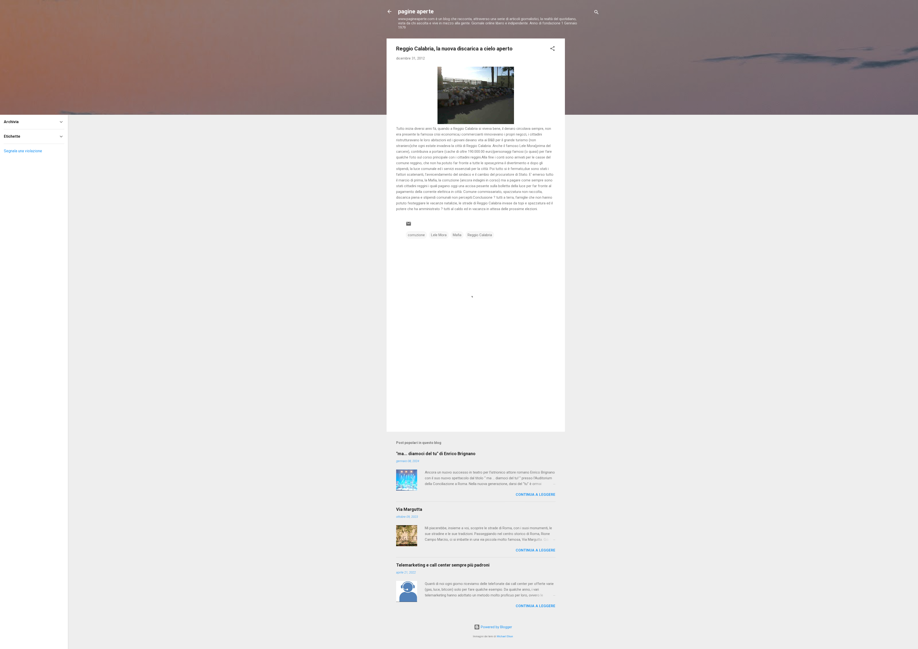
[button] (552, 49)
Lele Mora (439, 235)
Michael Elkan (505, 636)
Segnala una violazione (23, 151)
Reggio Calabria (480, 235)
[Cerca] (596, 13)
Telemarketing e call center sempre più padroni (443, 564)
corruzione (416, 235)
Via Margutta (409, 509)
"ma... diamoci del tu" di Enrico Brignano (435, 453)
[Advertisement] (584, 110)
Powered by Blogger (496, 627)
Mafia (457, 235)
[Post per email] (408, 225)
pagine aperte (416, 11)
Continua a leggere (535, 494)
